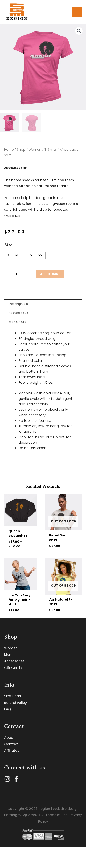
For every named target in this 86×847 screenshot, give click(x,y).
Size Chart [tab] (17, 322)
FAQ (7, 709)
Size (8, 245)
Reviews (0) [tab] (18, 313)
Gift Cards (13, 667)
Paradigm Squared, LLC (23, 815)
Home (9, 149)
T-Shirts (50, 149)
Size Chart (13, 696)
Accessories (14, 661)
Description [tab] (18, 304)
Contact (11, 744)
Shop (21, 149)
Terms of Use (56, 815)
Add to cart (50, 274)
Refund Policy (15, 702)
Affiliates (11, 750)
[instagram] (8, 779)
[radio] (8, 255)
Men (7, 654)
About (9, 737)
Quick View (20, 522)
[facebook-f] (17, 779)
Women (35, 149)
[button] (79, 31)
